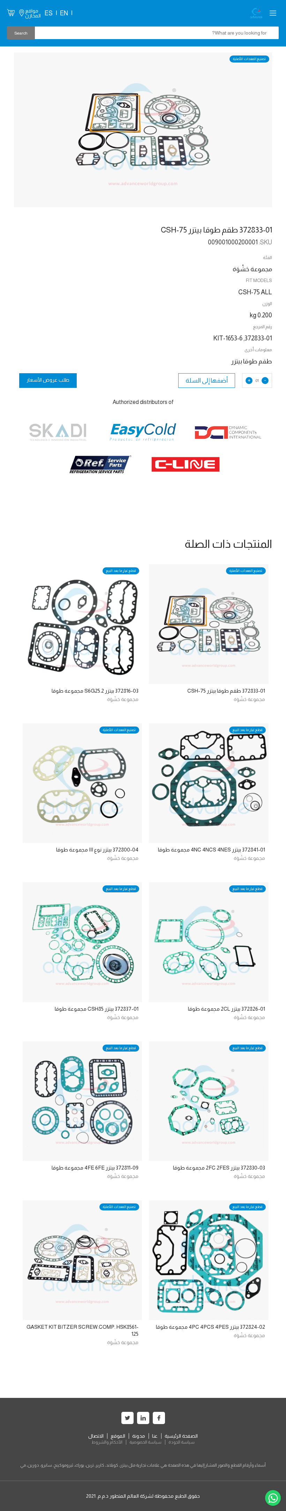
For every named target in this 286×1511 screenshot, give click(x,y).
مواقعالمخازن (33, 13)
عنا (155, 1436)
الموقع (118, 1436)
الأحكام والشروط (106, 1442)
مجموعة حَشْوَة (249, 699)
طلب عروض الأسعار (48, 380)
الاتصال (96, 1436)
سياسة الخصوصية (145, 1442)
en (64, 13)
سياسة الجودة (181, 1442)
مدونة (138, 1436)
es (48, 13)
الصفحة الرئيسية (181, 1436)
